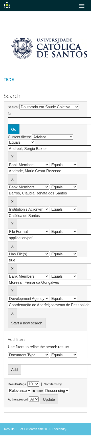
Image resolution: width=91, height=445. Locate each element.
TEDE (9, 79)
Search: (13, 107)
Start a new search (26, 323)
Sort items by (53, 384)
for (9, 114)
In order (37, 391)
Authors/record (18, 399)
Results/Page (17, 384)
